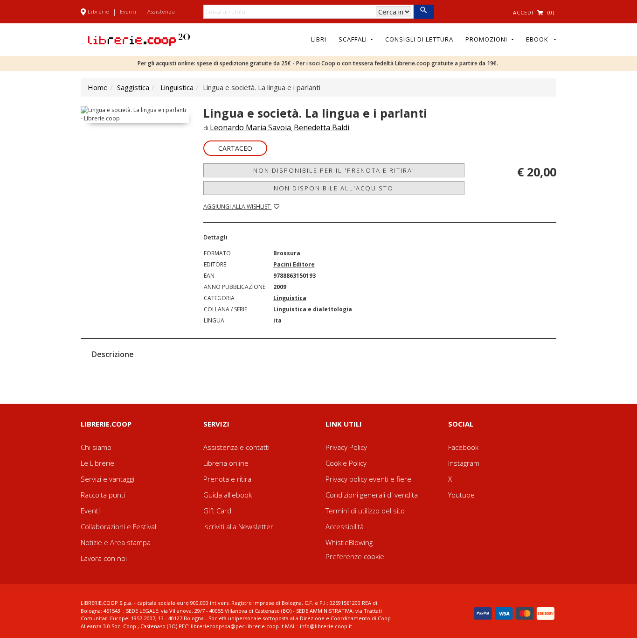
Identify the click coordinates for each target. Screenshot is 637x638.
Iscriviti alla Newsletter (238, 526)
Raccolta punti (103, 494)
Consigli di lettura (419, 39)
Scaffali (354, 39)
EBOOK (539, 39)
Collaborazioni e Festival (118, 526)
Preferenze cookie (354, 556)
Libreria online (226, 463)
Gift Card (217, 510)
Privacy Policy (346, 447)
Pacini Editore (294, 264)
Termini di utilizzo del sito (365, 510)
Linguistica (177, 87)
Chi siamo (96, 447)
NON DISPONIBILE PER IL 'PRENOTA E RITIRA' (334, 170)
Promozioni (487, 39)
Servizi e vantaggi (107, 479)
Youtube (461, 494)
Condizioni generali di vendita (371, 494)
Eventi (128, 11)
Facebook (463, 447)
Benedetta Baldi (321, 127)
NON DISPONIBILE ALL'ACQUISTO (334, 188)
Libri (318, 39)
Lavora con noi (104, 558)
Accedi (523, 12)
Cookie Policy (346, 463)
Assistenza (161, 11)
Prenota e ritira (227, 479)
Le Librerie (97, 463)
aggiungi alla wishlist (237, 206)
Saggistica (133, 87)
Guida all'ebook (227, 494)
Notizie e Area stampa (116, 542)
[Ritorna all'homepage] (139, 38)
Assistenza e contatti (236, 447)
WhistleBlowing (349, 542)
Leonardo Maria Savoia (250, 127)
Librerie (98, 11)
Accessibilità (344, 526)
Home (98, 87)
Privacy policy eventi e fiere (368, 479)
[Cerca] (423, 12)
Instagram (463, 463)
